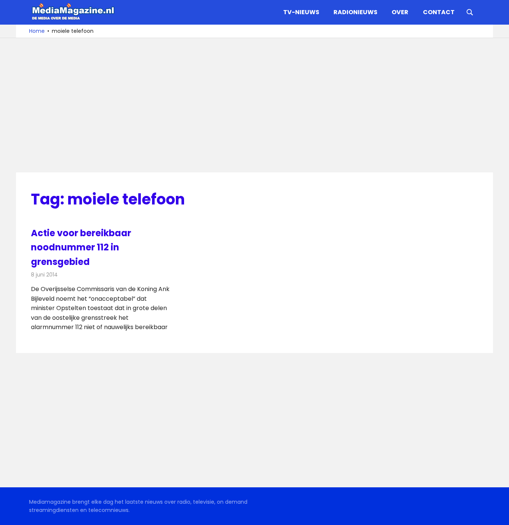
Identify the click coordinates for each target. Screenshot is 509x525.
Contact (439, 12)
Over (400, 12)
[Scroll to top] (497, 513)
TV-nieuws (301, 12)
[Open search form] (470, 11)
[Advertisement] (254, 105)
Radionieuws (355, 12)
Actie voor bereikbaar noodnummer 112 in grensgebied (81, 247)
